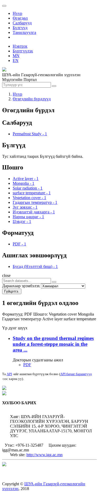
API (9, 374)
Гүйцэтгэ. (11, 291)
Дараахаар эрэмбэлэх (21, 286)
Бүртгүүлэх (23, 51)
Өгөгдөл (20, 18)
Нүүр (17, 13)
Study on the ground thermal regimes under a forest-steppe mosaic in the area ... (53, 344)
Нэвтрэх (20, 46)
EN (15, 60)
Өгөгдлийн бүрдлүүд (32, 99)
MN (16, 55)
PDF (27, 364)
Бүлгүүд (20, 27)
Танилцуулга (24, 32)
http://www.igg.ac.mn (44, 454)
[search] (54, 282)
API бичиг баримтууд (76, 374)
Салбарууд (22, 23)
